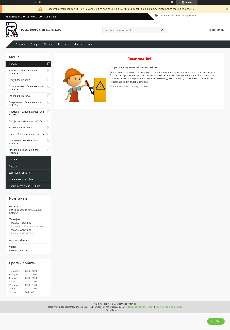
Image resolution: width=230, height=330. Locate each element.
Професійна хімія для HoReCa (26, 121)
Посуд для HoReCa (19, 79)
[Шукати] (162, 30)
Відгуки (13, 166)
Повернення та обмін (21, 179)
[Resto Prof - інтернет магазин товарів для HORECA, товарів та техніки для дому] (12, 30)
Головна (20, 44)
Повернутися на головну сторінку (129, 86)
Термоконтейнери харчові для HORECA (26, 113)
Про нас (48, 44)
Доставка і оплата (84, 44)
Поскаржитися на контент (140, 306)
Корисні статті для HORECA (24, 186)
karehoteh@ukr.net (19, 240)
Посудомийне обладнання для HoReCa (26, 88)
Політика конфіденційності (169, 306)
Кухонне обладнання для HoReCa (23, 72)
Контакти (63, 44)
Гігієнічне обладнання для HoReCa (24, 151)
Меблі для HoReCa (19, 95)
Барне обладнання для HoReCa (27, 134)
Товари (34, 44)
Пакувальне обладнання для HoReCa (25, 104)
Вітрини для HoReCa (20, 127)
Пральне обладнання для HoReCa (23, 142)
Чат (218, 321)
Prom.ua (132, 303)
